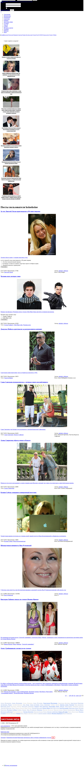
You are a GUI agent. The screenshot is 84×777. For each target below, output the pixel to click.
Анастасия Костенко (64, 703)
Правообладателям (11, 737)
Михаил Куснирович (10, 691)
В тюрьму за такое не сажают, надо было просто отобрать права (20, 263)
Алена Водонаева (17, 703)
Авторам (3, 737)
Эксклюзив (7, 14)
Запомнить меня (11, 8)
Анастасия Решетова (77, 703)
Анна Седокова (34, 705)
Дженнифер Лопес (54, 706)
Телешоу (6, 29)
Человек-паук (27, 325)
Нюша (45, 712)
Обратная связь (5, 731)
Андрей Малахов (17, 705)
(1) (66, 695)
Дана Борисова (43, 706)
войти (12, 10)
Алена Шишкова (28, 703)
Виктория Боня (5, 706)
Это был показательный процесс (11, 262)
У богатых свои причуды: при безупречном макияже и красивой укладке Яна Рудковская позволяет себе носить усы (33, 590)
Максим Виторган (48, 710)
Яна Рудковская (8, 595)
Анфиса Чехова (55, 705)
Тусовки (6, 23)
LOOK (6, 26)
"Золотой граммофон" (28, 644)
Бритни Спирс (64, 705)
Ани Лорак (26, 705)
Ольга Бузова (63, 712)
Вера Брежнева (79, 705)
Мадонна (39, 710)
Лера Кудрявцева (32, 710)
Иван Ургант (28, 708)
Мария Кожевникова (69, 710)
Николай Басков (38, 712)
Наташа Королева (28, 712)
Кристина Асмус (73, 708)
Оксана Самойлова (52, 712)
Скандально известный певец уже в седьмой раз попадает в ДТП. (19, 372)
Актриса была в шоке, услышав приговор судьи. (14, 257)
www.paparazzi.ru (5, 726)
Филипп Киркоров (57, 713)
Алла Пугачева (37, 703)
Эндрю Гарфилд (7, 316)
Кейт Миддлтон (54, 708)
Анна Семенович (45, 705)
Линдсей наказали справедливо (11, 265)
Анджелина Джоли (6, 705)
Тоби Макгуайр (6, 318)
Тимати (49, 713)
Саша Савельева (8, 434)
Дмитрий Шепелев (6, 708)
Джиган (62, 706)
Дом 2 (13, 708)
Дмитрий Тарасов (77, 706)
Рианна (18, 713)
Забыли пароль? (5, 10)
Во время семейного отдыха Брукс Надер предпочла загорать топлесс (11, 146)
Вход (5, 32)
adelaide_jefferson (63, 270)
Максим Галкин (58, 710)
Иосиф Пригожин (37, 708)
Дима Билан (68, 706)
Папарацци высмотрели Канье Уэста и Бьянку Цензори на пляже (11, 162)
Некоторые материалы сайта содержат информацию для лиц (35, 737)
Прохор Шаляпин (11, 713)
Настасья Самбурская (7, 712)
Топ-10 (6, 25)
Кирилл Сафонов (19, 434)
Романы (6, 20)
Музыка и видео (8, 28)
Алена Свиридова (9, 488)
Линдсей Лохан (8, 272)
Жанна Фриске (8, 644)
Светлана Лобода (33, 713)
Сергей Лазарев (42, 713)
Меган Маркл (79, 710)
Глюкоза (36, 706)
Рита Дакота (24, 713)
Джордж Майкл (8, 378)
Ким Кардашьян (64, 708)
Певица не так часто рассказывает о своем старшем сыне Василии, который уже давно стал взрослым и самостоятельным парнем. (37, 483)
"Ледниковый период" (7, 693)
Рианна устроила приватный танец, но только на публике (11, 58)
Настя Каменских (18, 712)
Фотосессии (7, 16)
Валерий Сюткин (34, 691)
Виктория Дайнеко (15, 706)
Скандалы (7, 19)
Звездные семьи (8, 22)
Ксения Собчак (8, 541)
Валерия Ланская (29, 693)
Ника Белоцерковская (19, 541)
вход (2, 2)
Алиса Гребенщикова (22, 691)
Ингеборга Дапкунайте (45, 691)
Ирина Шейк (46, 708)
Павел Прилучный (73, 712)
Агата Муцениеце (6, 703)
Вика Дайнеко (17, 644)
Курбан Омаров (21, 710)
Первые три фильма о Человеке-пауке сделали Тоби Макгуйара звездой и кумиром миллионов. (27, 311)
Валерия (71, 705)
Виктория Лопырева (28, 706)
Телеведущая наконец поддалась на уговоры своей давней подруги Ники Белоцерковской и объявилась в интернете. (33, 536)
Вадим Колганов (18, 693)
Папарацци (7, 17)
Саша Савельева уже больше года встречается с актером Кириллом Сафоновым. (23, 429)
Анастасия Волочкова (50, 703)
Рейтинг (6, 30)
